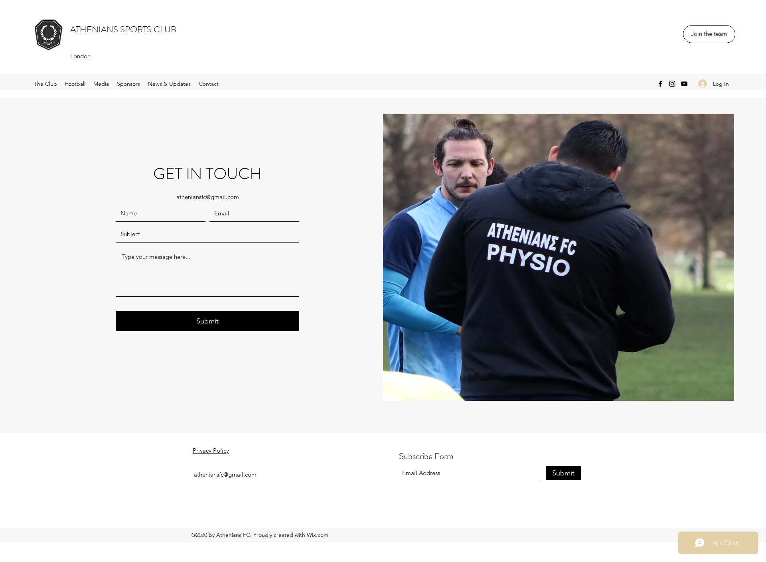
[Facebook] (660, 84)
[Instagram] (672, 84)
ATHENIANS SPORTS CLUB (123, 29)
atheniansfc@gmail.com (207, 197)
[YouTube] (684, 84)
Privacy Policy (211, 450)
